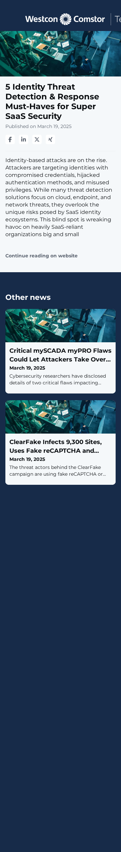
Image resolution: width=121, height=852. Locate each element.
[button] (11, 18)
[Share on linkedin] (23, 139)
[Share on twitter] (37, 139)
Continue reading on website (41, 256)
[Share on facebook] (10, 139)
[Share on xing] (50, 139)
